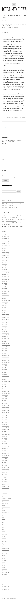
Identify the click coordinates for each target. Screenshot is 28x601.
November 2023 (5, 255)
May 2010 (4, 386)
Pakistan (4, 551)
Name (3, 159)
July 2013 (4, 348)
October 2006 (5, 453)
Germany (4, 520)
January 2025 (5, 238)
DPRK (3, 517)
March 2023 (4, 269)
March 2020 (4, 331)
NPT (2, 543)
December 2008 (5, 408)
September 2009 (6, 393)
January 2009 (5, 407)
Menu (14, 4)
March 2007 (4, 445)
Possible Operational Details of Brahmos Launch (7, 130)
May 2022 (4, 286)
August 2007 (5, 436)
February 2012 (5, 372)
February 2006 (5, 467)
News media (4, 541)
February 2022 (5, 291)
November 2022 (5, 276)
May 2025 (4, 234)
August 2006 (5, 457)
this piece (15, 24)
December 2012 (5, 357)
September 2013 (6, 345)
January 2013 (5, 355)
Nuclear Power (5, 544)
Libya (3, 536)
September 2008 (6, 414)
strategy (4, 563)
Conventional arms (6, 513)
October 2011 (5, 379)
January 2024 (5, 252)
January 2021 (5, 314)
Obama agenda (5, 548)
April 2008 (4, 422)
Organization (5, 550)
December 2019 (5, 336)
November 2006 (5, 451)
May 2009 (4, 400)
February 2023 (5, 271)
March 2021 (4, 310)
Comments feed (5, 588)
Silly (3, 558)
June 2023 (4, 264)
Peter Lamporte (6, 222)
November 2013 (5, 341)
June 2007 (4, 439)
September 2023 (6, 258)
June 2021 (4, 305)
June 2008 (4, 419)
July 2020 (4, 324)
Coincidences (5, 512)
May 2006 (4, 462)
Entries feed (5, 586)
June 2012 (4, 365)
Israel (3, 531)
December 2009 (5, 391)
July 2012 (4, 364)
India (3, 525)
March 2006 (4, 465)
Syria (3, 565)
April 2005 (4, 479)
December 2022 (5, 274)
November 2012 (5, 358)
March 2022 (4, 289)
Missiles (4, 538)
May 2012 (4, 367)
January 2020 (5, 334)
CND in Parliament (11, 221)
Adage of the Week (6, 498)
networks (4, 539)
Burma (3, 505)
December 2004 (5, 486)
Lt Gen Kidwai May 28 (7, 200)
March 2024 (4, 248)
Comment (4, 143)
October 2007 (5, 432)
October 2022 (5, 277)
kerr (4, 119)
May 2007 (4, 441)
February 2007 (5, 446)
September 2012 (6, 362)
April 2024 (4, 246)
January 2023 (5, 272)
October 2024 (5, 243)
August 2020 (5, 322)
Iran (3, 527)
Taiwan (3, 567)
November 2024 (5, 241)
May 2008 (4, 420)
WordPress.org (5, 589)
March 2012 (4, 370)
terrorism (4, 569)
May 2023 (4, 265)
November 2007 (5, 431)
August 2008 (5, 415)
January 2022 (5, 293)
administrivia (5, 500)
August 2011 (5, 383)
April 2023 (4, 267)
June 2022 (4, 284)
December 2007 (5, 429)
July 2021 (4, 303)
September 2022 (6, 279)
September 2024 (6, 245)
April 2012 (4, 369)
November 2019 (5, 338)
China (3, 510)
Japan (3, 532)
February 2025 (5, 236)
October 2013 (5, 343)
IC (2, 524)
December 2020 (5, 315)
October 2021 (5, 298)
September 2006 (6, 455)
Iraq (3, 529)
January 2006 (5, 469)
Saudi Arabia (5, 557)
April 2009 (4, 401)
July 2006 (4, 458)
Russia (3, 555)
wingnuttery (5, 574)
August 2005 (5, 472)
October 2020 (5, 319)
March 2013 (4, 352)
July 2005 (4, 474)
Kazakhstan (4, 534)
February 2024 (5, 250)
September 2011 (6, 381)
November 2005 (5, 470)
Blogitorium (5, 503)
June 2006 (4, 460)
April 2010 (4, 388)
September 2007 (6, 434)
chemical (4, 508)
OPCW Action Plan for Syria (9, 207)
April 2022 (4, 288)
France (3, 519)
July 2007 (4, 438)
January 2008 (5, 427)
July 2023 (4, 262)
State (3, 562)
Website (4, 170)
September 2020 (6, 320)
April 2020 (4, 329)
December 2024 (5, 240)
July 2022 (4, 283)
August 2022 (5, 281)
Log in (3, 584)
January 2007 (5, 448)
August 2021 (5, 302)
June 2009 (4, 398)
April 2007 (4, 443)
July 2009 (4, 396)
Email (3, 165)
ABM (2, 496)
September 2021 (6, 300)
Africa (3, 501)
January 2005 (5, 484)
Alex (3, 221)
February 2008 (5, 426)
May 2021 (4, 307)
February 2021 (5, 312)
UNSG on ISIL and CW (7, 205)
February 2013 (5, 353)
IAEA (3, 522)
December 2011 (5, 376)
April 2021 (4, 308)
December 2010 (5, 384)
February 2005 (5, 482)
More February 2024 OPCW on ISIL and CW (13, 202)
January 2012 (5, 374)
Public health (5, 553)
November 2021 (5, 296)
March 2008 (4, 424)
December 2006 (5, 450)
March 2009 (4, 403)
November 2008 (5, 410)
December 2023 (5, 253)
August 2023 (5, 260)
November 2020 (5, 317)
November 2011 (5, 377)
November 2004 (5, 488)
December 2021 (5, 295)
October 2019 (5, 339)
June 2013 (4, 350)
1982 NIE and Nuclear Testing (15, 226)
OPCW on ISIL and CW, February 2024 (11, 203)
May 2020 (4, 327)
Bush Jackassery (6, 507)
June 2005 (4, 476)
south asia (4, 560)
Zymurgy (4, 575)
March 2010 (4, 389)
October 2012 (5, 360)
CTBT (3, 515)
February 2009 (5, 405)
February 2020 (5, 333)
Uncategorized (15, 117)
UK (2, 570)
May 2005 (4, 477)
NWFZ (3, 546)
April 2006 (4, 463)
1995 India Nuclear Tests (18, 219)
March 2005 (4, 481)
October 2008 (5, 412)
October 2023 (5, 257)
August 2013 (5, 346)
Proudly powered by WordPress (9, 598)
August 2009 (5, 395)
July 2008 (4, 417)
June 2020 (4, 326)
